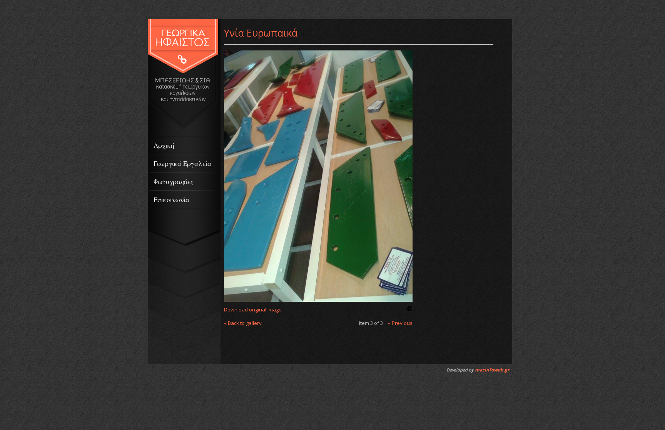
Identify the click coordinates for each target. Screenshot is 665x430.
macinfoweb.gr (492, 369)
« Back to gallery (243, 323)
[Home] (183, 128)
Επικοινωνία (172, 199)
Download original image (253, 309)
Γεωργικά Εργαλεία (183, 163)
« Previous (400, 323)
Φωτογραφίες (173, 181)
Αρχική (164, 145)
